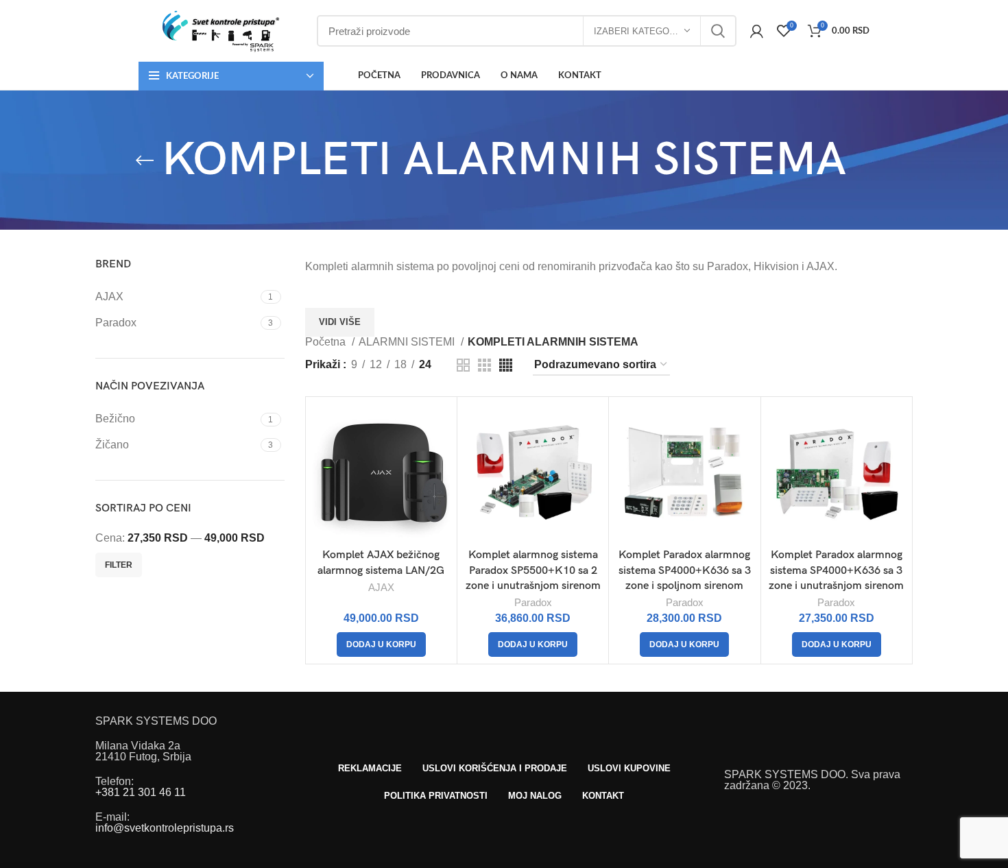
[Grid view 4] (505, 365)
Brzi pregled (439, 426)
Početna (326, 342)
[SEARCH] (718, 31)
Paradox (533, 602)
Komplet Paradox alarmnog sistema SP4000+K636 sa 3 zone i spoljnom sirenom (685, 570)
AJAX (381, 587)
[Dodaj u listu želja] (439, 457)
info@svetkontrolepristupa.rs (164, 828)
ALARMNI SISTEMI (408, 342)
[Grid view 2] (463, 365)
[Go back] (145, 160)
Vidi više (340, 322)
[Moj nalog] (756, 31)
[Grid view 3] (484, 365)
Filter (118, 565)
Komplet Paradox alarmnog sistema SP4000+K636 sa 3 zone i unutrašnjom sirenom (836, 570)
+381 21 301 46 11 (140, 792)
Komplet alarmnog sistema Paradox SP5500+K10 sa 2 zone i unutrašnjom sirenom (533, 570)
